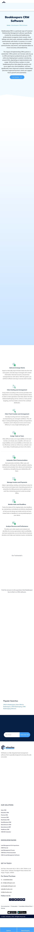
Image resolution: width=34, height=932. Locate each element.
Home (8, 25)
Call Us (8, 930)
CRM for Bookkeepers (9, 704)
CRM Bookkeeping (16, 706)
